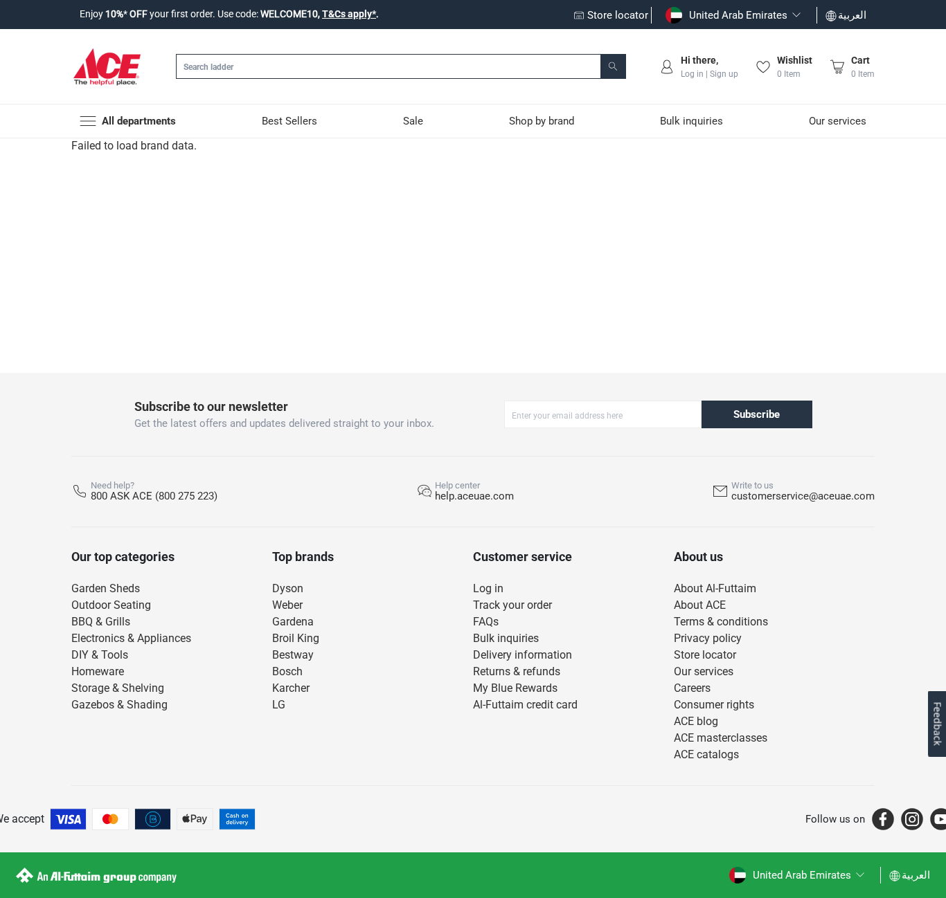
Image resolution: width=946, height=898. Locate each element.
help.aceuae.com (474, 496)
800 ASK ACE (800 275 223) (154, 496)
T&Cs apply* (349, 13)
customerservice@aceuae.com (803, 496)
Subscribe (756, 414)
